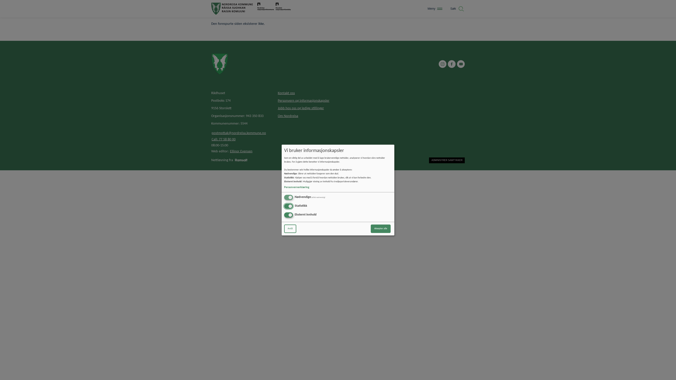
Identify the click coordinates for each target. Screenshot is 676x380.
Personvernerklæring (296, 187)
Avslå (290, 228)
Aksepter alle (380, 228)
